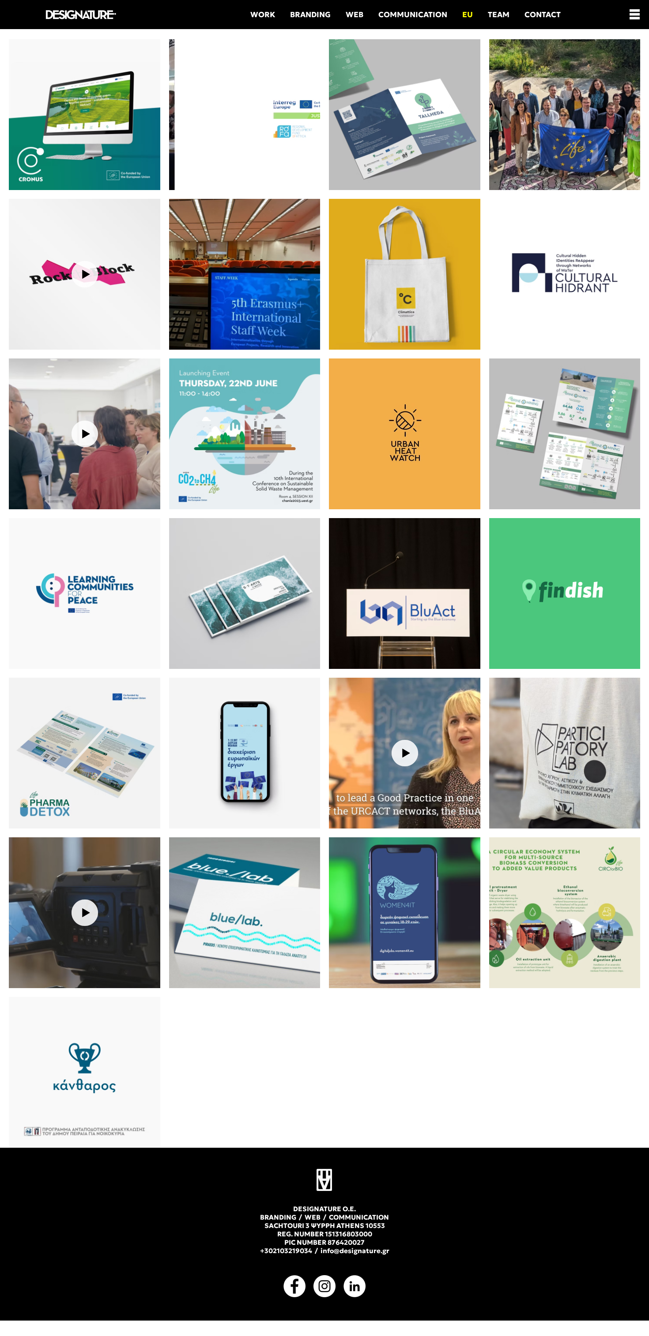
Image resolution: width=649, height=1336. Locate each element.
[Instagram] (324, 1286)
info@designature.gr (355, 1250)
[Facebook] (294, 1286)
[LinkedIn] (354, 1286)
